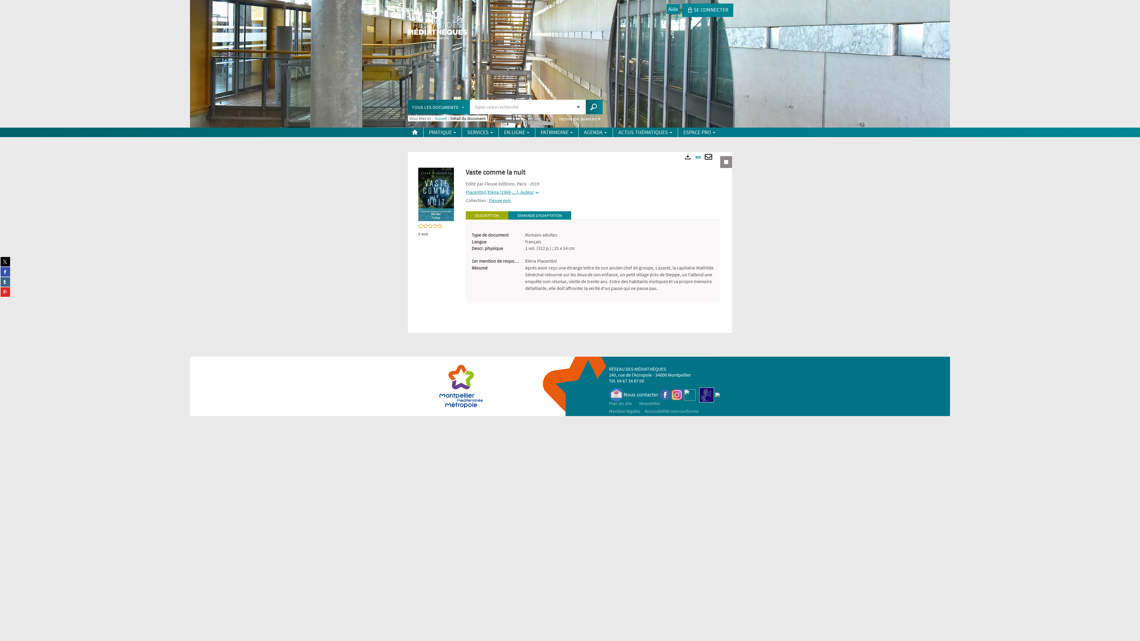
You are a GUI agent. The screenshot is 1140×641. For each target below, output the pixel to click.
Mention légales (624, 411)
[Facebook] (665, 394)
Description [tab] (487, 215)
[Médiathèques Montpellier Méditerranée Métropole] (437, 24)
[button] (436, 193)
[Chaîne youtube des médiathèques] (690, 394)
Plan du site (620, 403)
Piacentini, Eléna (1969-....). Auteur (500, 192)
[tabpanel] (593, 261)
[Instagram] (677, 394)
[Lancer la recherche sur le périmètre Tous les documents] (594, 107)
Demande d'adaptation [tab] (539, 215)
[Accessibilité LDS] (706, 394)
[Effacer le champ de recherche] (579, 107)
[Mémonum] (717, 394)
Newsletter (650, 403)
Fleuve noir (500, 200)
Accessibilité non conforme (672, 411)
